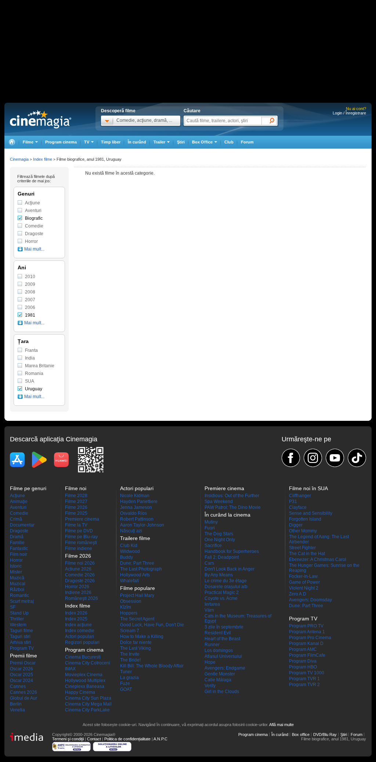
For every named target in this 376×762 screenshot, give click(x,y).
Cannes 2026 (23, 692)
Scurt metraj (22, 601)
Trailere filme (135, 538)
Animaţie (19, 501)
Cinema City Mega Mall (88, 704)
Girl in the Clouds (222, 691)
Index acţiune (78, 624)
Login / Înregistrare (349, 113)
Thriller (17, 618)
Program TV (22, 648)
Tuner (126, 671)
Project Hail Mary (137, 595)
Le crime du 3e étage (226, 580)
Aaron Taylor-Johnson (142, 525)
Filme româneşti (81, 542)
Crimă (16, 519)
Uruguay (33, 388)
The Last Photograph (141, 569)
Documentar (22, 525)
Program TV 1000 (306, 672)
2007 (30, 299)
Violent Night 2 (303, 588)
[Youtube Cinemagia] (335, 458)
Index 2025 (76, 618)
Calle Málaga (218, 679)
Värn (209, 610)
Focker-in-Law (303, 576)
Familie (17, 542)
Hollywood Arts (135, 574)
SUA (29, 381)
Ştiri (181, 142)
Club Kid (128, 545)
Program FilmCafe (307, 655)
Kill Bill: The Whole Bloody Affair (152, 665)
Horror (31, 241)
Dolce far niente (136, 642)
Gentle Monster (220, 674)
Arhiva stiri (20, 642)
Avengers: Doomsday (310, 599)
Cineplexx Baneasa (84, 686)
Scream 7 (129, 630)
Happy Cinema (80, 692)
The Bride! (130, 660)
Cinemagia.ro (40, 119)
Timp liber (110, 142)
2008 (30, 292)
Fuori (210, 528)
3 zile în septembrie (224, 627)
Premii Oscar (23, 663)
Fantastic (19, 548)
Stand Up (19, 613)
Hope (210, 662)
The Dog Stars (219, 533)
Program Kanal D (306, 643)
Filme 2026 (76, 507)
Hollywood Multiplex (85, 680)
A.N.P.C (160, 739)
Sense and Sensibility (310, 513)
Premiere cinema (82, 519)
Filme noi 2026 (80, 563)
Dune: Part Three (137, 563)
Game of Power (304, 582)
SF (12, 607)
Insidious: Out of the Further (232, 495)
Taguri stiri (20, 636)
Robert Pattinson (136, 519)
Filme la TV (76, 525)
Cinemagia (19, 159)
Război (17, 589)
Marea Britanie (39, 365)
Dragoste (34, 233)
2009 (30, 284)
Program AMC (303, 649)
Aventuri (33, 210)
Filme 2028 (76, 495)
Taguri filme (21, 630)
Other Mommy (303, 530)
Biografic (34, 218)
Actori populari (79, 636)
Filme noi (75, 488)
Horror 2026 (77, 586)
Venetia (17, 709)
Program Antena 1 (307, 631)
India (30, 358)
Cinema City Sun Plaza (88, 698)
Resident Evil (218, 632)
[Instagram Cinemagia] (313, 458)
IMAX (70, 668)
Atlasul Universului (223, 656)
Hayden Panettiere (139, 501)
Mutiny (211, 522)
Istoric (16, 566)
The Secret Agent (137, 618)
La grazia (129, 677)
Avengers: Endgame (225, 668)
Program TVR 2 (304, 684)
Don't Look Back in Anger (229, 569)
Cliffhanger (300, 495)
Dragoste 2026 (80, 580)
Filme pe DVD (79, 530)
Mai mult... (34, 249)
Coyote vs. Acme (221, 598)
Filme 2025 (76, 513)
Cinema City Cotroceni (87, 663)
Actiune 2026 (78, 569)
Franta (31, 350)
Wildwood (130, 551)
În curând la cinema (227, 515)
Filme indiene (78, 548)
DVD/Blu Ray (325, 734)
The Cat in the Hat (307, 553)
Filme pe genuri (28, 488)
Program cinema (61, 142)
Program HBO (303, 667)
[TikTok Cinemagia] (357, 458)
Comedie (34, 226)
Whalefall (129, 580)
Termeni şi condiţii (68, 739)
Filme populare (137, 588)
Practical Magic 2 (222, 592)
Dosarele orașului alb (226, 586)
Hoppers (128, 613)
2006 (30, 307)
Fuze (125, 683)
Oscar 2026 (21, 668)
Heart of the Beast (222, 638)
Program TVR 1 (304, 678)
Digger (296, 525)
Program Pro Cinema (310, 637)
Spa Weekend (219, 501)
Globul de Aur (23, 698)
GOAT (126, 689)
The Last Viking (135, 648)
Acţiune (32, 202)
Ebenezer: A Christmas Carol (317, 559)
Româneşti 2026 (81, 598)
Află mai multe (281, 724)
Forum (247, 142)
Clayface (298, 507)
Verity (210, 685)
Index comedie (79, 630)
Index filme (42, 159)
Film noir (18, 554)
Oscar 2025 (21, 674)
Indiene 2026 (78, 592)
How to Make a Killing (141, 636)
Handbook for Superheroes (232, 551)
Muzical (17, 583)
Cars (209, 563)
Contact (94, 739)
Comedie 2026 (80, 574)
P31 (293, 501)
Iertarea (212, 604)
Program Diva (303, 661)
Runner (212, 644)
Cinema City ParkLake (87, 709)
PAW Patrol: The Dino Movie (233, 507)
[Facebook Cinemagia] (291, 458)
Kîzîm (125, 607)
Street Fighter (302, 547)
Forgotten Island (305, 519)
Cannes (18, 686)
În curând (137, 142)
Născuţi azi (131, 530)
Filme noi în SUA (308, 488)
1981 (30, 315)
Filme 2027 (76, 501)
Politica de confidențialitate (127, 739)
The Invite (130, 654)
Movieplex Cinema (83, 674)
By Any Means (219, 574)
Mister (16, 572)
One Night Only (220, 539)
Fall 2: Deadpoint (222, 557)
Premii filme (23, 656)
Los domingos (219, 650)
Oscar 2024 (21, 680)
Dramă (17, 536)
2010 (30, 276)
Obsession (130, 601)
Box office (301, 734)
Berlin (16, 704)
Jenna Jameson (136, 507)
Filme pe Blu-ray (81, 536)
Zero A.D (297, 594)
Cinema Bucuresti (83, 657)
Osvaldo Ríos (133, 513)
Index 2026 (76, 613)
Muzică (17, 577)
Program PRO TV (306, 625)
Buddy (126, 557)
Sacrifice (213, 545)
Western (18, 624)
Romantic (19, 595)
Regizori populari (82, 642)
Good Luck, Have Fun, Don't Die (152, 624)
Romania (34, 373)
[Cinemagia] (11, 142)
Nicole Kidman (134, 495)
